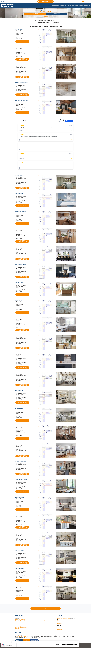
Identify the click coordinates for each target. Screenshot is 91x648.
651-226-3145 (38, 619)
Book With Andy (18, 628)
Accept (74, 644)
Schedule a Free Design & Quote (23, 636)
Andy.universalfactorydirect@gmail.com (22, 627)
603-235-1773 (58, 628)
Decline (66, 644)
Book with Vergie (59, 629)
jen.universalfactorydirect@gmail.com (42, 620)
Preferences (58, 644)
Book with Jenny (59, 623)
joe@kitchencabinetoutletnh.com (20, 620)
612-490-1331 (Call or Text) (20, 619)
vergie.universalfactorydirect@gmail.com (63, 626)
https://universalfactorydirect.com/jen (63, 618)
